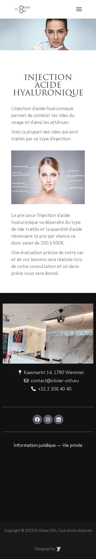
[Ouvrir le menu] (79, 9)
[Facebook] (37, 419)
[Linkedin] (58, 419)
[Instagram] (48, 419)
